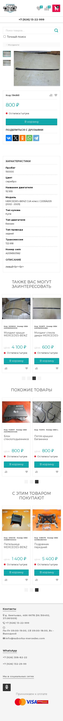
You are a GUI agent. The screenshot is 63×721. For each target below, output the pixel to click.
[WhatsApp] (29, 138)
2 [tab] (29, 378)
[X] (16, 138)
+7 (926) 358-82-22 (15, 657)
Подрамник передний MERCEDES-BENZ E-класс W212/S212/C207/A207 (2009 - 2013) (46, 546)
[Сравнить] (51, 95)
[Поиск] (56, 30)
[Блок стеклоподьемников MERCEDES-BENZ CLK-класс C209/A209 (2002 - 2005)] (16, 412)
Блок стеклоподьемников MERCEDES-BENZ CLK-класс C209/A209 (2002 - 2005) (16, 438)
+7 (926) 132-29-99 (14, 664)
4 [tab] (39, 378)
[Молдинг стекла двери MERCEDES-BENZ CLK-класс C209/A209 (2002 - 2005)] (47, 308)
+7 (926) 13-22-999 (31, 19)
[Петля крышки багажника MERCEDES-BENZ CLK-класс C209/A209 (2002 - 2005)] (47, 412)
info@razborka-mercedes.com (25, 638)
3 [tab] (34, 378)
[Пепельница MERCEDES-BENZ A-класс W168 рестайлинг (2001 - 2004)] (16, 520)
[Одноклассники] (22, 138)
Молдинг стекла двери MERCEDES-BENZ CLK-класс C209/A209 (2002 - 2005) (46, 334)
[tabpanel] (16, 333)
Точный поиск (16, 36)
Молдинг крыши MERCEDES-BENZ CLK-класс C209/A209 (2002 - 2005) (15, 334)
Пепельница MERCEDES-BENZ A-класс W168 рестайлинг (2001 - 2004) (15, 546)
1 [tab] (23, 378)
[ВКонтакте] (9, 138)
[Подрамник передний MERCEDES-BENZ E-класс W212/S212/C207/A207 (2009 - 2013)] (47, 520)
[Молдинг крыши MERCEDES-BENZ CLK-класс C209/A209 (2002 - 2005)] (16, 308)
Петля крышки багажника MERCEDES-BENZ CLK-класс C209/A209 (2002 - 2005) (46, 438)
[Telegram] (36, 138)
